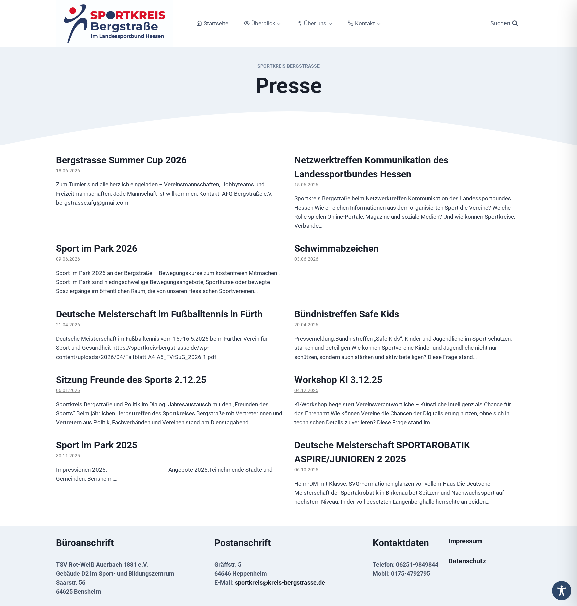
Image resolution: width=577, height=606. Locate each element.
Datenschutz (467, 561)
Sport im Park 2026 (96, 248)
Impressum (465, 541)
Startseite (216, 23)
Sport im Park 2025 (96, 445)
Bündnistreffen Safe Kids (346, 314)
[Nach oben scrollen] (561, 577)
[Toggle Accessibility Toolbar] (561, 590)
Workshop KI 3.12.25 (338, 379)
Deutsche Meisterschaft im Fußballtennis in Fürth (159, 314)
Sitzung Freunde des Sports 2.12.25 (131, 379)
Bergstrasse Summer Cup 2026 (121, 160)
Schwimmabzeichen (336, 248)
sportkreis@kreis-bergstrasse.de (280, 582)
